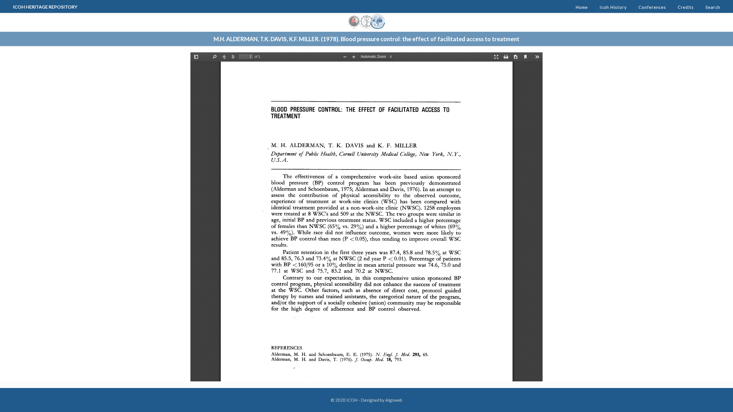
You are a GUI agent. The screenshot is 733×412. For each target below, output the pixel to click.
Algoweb (393, 400)
